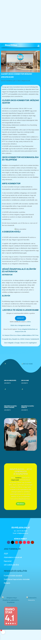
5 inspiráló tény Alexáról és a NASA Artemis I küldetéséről (20, 339)
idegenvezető (25, 81)
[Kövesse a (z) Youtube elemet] (32, 542)
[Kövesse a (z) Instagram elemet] (28, 542)
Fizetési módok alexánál (13, 576)
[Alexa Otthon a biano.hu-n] (11, 625)
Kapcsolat (7, 561)
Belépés (7, 583)
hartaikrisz (9, 81)
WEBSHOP (20, 318)
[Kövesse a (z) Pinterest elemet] (20, 542)
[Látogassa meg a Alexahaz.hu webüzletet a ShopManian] (11, 602)
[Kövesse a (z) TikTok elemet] (24, 542)
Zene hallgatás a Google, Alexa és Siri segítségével (20, 343)
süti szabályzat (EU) (11, 565)
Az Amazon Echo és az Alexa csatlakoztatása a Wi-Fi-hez (20, 335)
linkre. (29, 322)
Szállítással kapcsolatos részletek (17, 579)
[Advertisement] (20, 21)
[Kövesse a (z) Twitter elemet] (12, 542)
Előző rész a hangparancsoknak (20, 325)
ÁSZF (6, 554)
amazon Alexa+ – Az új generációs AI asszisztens (20, 471)
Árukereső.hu (31, 600)
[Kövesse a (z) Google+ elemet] (16, 542)
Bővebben (20, 504)
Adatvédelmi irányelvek (13, 557)
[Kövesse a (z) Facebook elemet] (8, 542)
